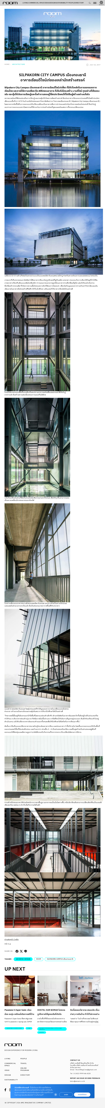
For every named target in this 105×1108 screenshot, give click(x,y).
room (38, 959)
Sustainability (61, 3)
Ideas (47, 3)
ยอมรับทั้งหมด (82, 1095)
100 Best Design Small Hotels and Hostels (50, 1028)
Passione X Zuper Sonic (14, 1028)
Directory (79, 3)
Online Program (24, 1069)
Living (25, 3)
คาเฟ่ (29, 1028)
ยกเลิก (66, 1095)
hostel (41, 1032)
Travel (23, 1063)
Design (52, 3)
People (72, 3)
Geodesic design (23, 959)
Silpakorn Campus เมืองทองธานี (60, 959)
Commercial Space (36, 3)
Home (7, 64)
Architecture (18, 64)
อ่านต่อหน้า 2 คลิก (12, 939)
